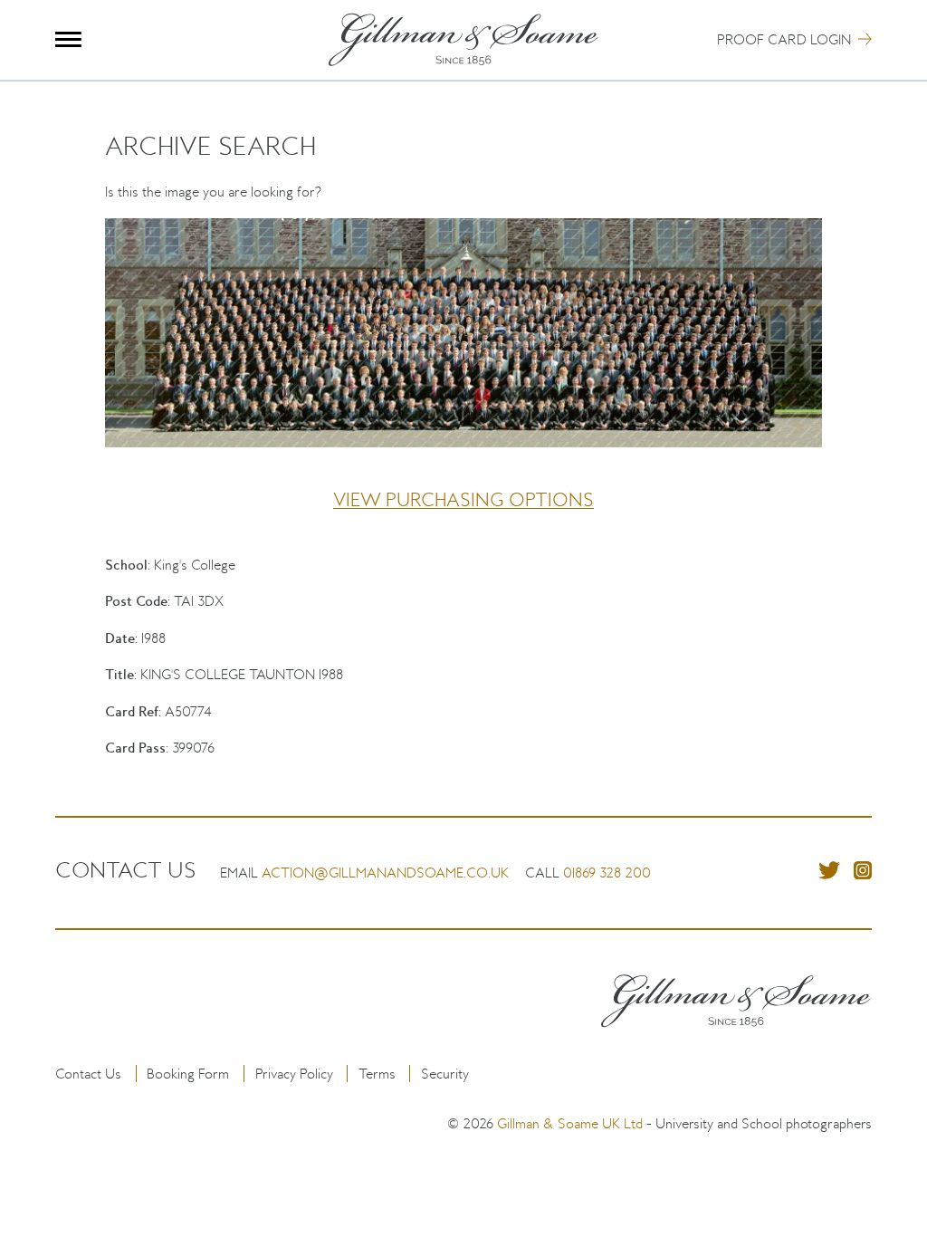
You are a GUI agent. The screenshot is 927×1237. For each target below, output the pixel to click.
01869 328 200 (607, 872)
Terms (377, 1073)
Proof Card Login (784, 39)
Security (445, 1073)
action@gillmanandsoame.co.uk (385, 872)
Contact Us (88, 1073)
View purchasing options (463, 500)
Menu (68, 39)
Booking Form (188, 1073)
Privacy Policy (294, 1073)
